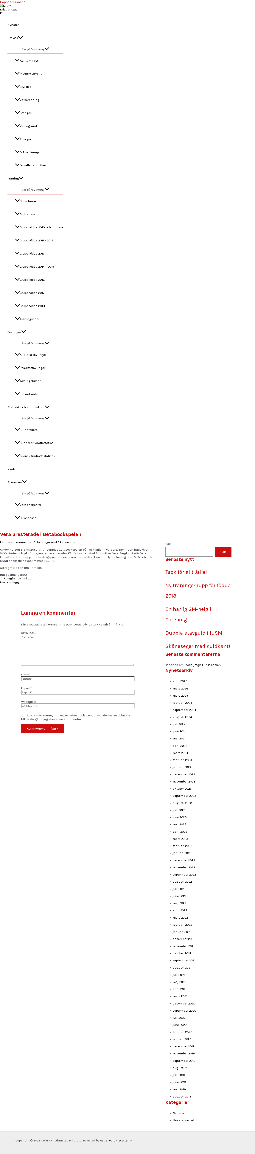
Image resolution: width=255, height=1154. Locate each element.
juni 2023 (180, 817)
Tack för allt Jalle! (186, 572)
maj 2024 (179, 738)
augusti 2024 (182, 717)
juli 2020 (179, 1017)
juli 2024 (179, 724)
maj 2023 (179, 824)
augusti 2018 (182, 1096)
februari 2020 (182, 1032)
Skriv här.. (28, 633)
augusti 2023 (182, 803)
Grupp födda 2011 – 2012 (36, 240)
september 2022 (184, 874)
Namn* (26, 674)
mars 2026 (180, 688)
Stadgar (25, 113)
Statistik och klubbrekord (26, 407)
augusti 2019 (182, 1068)
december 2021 (184, 939)
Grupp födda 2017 (32, 293)
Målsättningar (30, 152)
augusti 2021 (182, 967)
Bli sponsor (28, 518)
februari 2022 (182, 924)
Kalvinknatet (29, 394)
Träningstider (29, 319)
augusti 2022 (182, 881)
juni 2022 (179, 896)
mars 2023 (180, 839)
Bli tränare (27, 214)
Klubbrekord (29, 430)
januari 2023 (182, 853)
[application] (20, 37)
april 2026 (180, 681)
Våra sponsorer (30, 505)
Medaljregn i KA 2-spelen (202, 665)
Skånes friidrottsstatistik (38, 443)
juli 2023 (179, 810)
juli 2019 (179, 1075)
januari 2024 (182, 767)
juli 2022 (179, 889)
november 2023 (184, 781)
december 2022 (184, 860)
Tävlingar (14, 332)
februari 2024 (182, 760)
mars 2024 (180, 753)
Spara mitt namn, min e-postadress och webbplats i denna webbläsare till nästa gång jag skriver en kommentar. (75, 717)
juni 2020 (180, 1025)
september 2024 (184, 710)
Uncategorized (46, 542)
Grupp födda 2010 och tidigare (41, 227)
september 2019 (184, 1060)
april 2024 (180, 745)
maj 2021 (179, 982)
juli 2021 (179, 975)
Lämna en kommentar (16, 542)
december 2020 (184, 1003)
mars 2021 (180, 996)
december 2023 (184, 774)
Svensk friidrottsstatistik (37, 456)
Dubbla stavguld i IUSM (193, 633)
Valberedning (29, 100)
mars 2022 (180, 917)
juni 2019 (179, 1082)
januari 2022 (182, 932)
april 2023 (180, 831)
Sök (168, 544)
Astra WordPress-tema (116, 1140)
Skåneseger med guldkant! (197, 646)
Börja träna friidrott (34, 201)
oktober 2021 (182, 953)
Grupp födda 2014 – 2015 (37, 266)
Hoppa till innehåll (13, 2)
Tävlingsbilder (30, 381)
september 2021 (184, 960)
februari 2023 (182, 846)
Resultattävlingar (32, 368)
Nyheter (13, 25)
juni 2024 (179, 731)
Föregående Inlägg (15, 578)
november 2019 (184, 1053)
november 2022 (184, 867)
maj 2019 (179, 1089)
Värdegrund (28, 126)
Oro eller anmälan (33, 165)
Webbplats (28, 702)
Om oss (12, 38)
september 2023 (184, 795)
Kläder (12, 469)
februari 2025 (182, 702)
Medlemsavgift (31, 73)
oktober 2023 (182, 788)
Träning (13, 178)
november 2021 (184, 946)
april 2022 (180, 910)
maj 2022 (179, 903)
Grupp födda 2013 (32, 253)
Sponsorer (14, 482)
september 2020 (184, 1010)
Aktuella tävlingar (33, 355)
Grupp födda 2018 (32, 306)
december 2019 (184, 1046)
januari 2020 (182, 1039)
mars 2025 (180, 695)
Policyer (25, 139)
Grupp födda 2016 (32, 279)
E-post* (26, 688)
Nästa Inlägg (11, 582)
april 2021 (180, 989)
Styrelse (25, 87)
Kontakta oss (29, 60)
